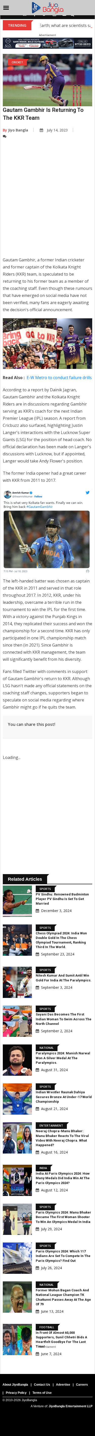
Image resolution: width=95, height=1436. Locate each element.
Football (47, 1327)
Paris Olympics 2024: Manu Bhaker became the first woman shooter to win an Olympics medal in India (63, 1216)
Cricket (17, 62)
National (47, 1048)
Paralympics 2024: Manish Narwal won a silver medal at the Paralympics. (63, 1057)
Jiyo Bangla (15, 130)
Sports (45, 889)
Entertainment (51, 1125)
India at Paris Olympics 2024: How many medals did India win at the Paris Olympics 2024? (63, 1178)
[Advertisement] (47, 201)
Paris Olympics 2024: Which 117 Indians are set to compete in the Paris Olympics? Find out (63, 1255)
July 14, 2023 (57, 130)
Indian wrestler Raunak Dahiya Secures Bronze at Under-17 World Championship (64, 1096)
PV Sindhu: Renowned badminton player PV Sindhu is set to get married (62, 898)
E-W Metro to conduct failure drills (59, 377)
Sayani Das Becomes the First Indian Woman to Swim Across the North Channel (63, 1018)
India (43, 1168)
